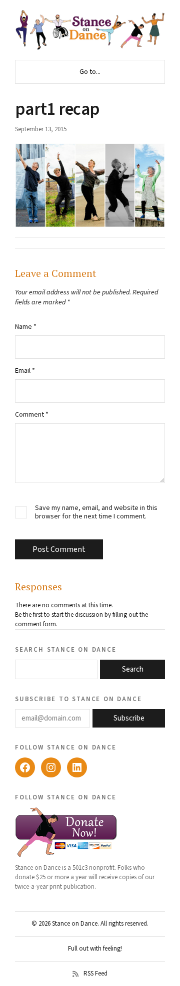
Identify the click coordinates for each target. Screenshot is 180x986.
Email (25, 371)
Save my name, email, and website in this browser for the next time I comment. (96, 512)
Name (25, 327)
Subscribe (129, 718)
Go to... (90, 72)
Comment (31, 415)
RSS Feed (96, 974)
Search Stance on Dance (65, 649)
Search (133, 669)
